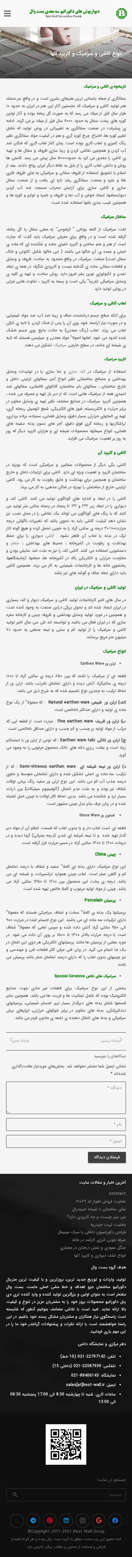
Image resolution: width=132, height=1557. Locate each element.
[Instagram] (82, 1520)
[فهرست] (7, 13)
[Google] (99, 1520)
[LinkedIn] (66, 1520)
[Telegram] (33, 1520)
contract (117, 1193)
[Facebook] (115, 1520)
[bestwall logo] (121, 13)
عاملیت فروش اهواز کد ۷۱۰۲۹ (101, 1201)
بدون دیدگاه (106, 66)
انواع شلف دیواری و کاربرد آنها (100, 1255)
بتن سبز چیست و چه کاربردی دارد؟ (96, 1217)
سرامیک (60, 345)
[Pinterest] (49, 1520)
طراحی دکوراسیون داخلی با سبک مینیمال (92, 1232)
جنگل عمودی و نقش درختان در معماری (93, 1247)
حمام (15, 543)
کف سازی (76, 371)
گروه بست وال (57, 1539)
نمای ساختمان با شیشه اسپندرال (99, 1209)
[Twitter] (16, 1520)
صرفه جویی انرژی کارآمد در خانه (99, 1240)
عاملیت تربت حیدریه (108, 1224)
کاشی (49, 536)
